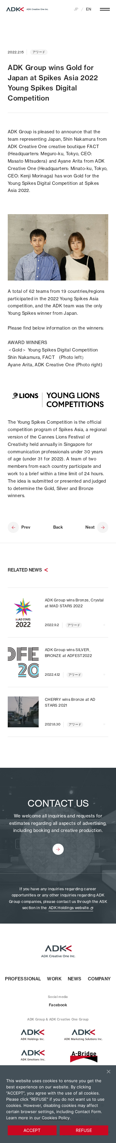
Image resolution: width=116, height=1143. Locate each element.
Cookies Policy (56, 1117)
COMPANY (99, 979)
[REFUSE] (108, 1071)
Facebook (58, 1005)
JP (76, 9)
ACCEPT (32, 1130)
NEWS (75, 979)
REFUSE (84, 1130)
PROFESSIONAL (23, 979)
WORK (54, 979)
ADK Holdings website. (69, 907)
